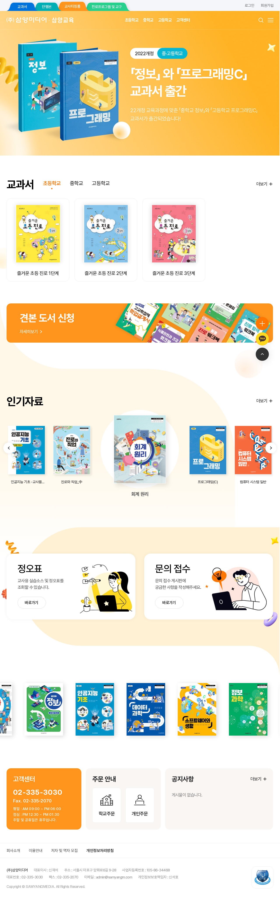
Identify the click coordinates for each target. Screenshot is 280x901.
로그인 (249, 5)
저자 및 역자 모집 (64, 850)
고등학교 (165, 20)
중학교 (148, 20)
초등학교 (131, 20)
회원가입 (267, 5)
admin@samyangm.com (114, 877)
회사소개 (13, 850)
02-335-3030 (37, 792)
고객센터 (183, 20)
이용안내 (35, 850)
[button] (8, 448)
